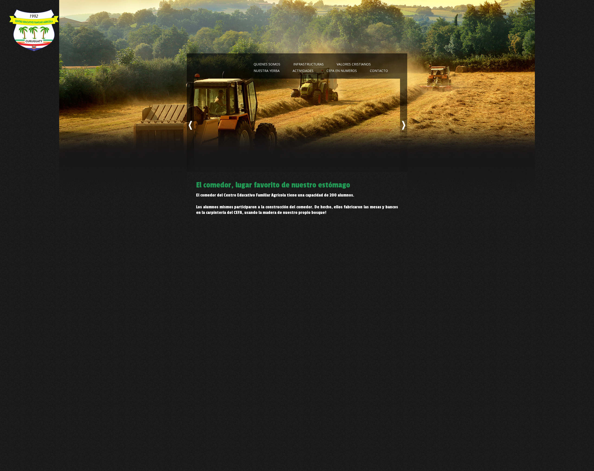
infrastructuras (308, 64)
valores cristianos (354, 64)
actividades (303, 70)
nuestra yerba (267, 70)
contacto (379, 70)
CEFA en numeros (341, 70)
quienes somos (267, 64)
